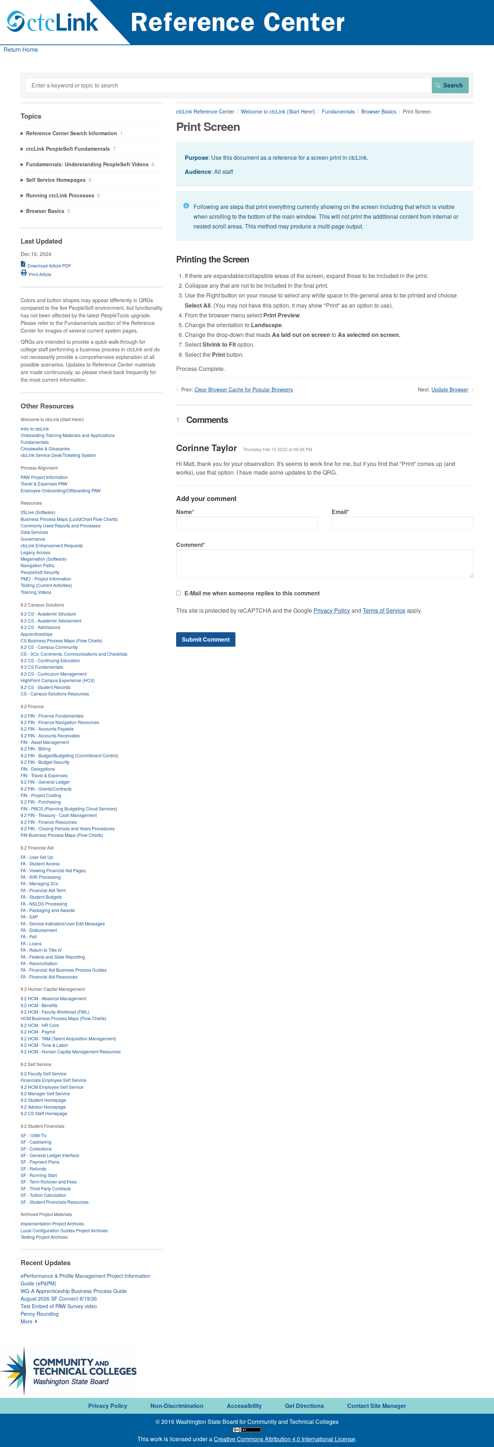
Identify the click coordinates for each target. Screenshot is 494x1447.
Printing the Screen (212, 259)
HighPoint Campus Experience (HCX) (58, 680)
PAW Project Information (44, 477)
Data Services (34, 532)
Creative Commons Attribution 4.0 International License (284, 1439)
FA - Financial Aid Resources (49, 976)
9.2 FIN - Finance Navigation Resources (60, 722)
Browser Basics (378, 111)
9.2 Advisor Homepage (43, 1107)
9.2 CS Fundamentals (42, 667)
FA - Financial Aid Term (43, 890)
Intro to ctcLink (35, 428)
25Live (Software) (38, 512)
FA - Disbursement (39, 930)
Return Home (21, 49)
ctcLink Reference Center (205, 111)
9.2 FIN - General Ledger (45, 782)
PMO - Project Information (46, 578)
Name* (185, 512)
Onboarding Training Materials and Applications (68, 435)
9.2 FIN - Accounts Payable (47, 728)
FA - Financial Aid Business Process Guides (64, 970)
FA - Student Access (40, 863)
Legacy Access (35, 552)
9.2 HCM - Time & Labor (44, 1045)
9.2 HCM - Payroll (38, 1031)
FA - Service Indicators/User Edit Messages (63, 923)
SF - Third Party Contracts (46, 1188)
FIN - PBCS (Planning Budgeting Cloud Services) (69, 808)
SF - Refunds (33, 1168)
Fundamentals (338, 111)
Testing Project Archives (44, 1237)
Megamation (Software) (44, 559)
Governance (33, 539)
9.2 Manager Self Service (45, 1093)
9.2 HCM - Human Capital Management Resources (71, 1051)
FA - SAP (29, 916)
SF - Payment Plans (40, 1162)
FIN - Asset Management (45, 742)
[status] (324, 164)
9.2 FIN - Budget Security (45, 762)
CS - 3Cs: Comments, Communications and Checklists (74, 654)
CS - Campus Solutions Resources (55, 693)
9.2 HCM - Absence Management (53, 998)
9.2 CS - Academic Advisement (51, 620)
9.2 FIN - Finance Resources (49, 822)
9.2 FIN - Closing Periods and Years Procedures (68, 828)
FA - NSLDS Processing (44, 903)
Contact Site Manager (376, 1405)
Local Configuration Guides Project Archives (64, 1230)
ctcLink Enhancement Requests (52, 545)
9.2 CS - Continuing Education (50, 660)
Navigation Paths (37, 565)
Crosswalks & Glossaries (45, 448)
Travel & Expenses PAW (44, 483)
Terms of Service (384, 610)
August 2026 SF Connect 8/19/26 (59, 1298)
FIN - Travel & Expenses (44, 775)
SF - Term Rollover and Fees (49, 1181)
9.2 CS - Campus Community (49, 647)
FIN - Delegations (38, 769)
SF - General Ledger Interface (50, 1155)
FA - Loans (31, 943)
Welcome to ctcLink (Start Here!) (278, 111)
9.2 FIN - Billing (36, 748)
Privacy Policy (332, 610)
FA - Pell (29, 936)
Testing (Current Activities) (46, 585)
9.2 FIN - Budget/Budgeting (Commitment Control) (69, 755)
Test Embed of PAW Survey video (59, 1306)
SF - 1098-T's (33, 1135)
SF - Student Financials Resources (55, 1202)
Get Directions (304, 1405)
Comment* (190, 544)
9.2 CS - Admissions (40, 627)
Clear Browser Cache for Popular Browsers (244, 389)
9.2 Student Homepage (43, 1100)
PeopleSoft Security (40, 572)
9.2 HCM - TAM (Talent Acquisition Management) (68, 1038)
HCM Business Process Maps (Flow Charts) (63, 1018)
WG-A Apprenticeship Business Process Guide (74, 1290)
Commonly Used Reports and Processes (61, 525)
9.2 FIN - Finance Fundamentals (52, 715)
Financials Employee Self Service (53, 1080)
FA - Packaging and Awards (48, 910)
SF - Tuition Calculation (43, 1195)
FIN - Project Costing (41, 795)
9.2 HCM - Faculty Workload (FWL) (55, 1012)
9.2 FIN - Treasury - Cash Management (59, 815)
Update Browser (449, 389)
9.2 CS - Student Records (46, 687)
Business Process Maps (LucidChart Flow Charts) (69, 519)
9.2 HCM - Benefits (39, 1005)
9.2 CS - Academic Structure (48, 614)
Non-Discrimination (177, 1405)
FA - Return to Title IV (41, 950)
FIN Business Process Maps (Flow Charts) (62, 835)
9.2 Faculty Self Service (44, 1073)
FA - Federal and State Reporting (53, 957)
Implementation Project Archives (52, 1223)
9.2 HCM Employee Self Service (52, 1087)
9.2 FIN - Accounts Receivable (50, 735)
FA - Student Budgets (41, 897)
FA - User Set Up (37, 857)
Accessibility (244, 1405)
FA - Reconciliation (39, 963)
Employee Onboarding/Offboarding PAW (61, 490)
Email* (340, 512)
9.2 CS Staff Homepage (44, 1113)
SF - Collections (36, 1149)
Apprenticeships (36, 634)
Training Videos (36, 592)
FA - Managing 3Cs (39, 883)
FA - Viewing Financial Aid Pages (53, 870)
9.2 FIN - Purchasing (41, 802)
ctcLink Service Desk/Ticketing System (58, 455)
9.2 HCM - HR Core (40, 1025)
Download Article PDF (49, 265)
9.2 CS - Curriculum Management (53, 674)
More (27, 1321)
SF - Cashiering (36, 1142)
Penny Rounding (40, 1313)
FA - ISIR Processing (41, 877)
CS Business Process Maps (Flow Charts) (61, 640)
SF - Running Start (39, 1175)
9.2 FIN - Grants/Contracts (46, 788)
